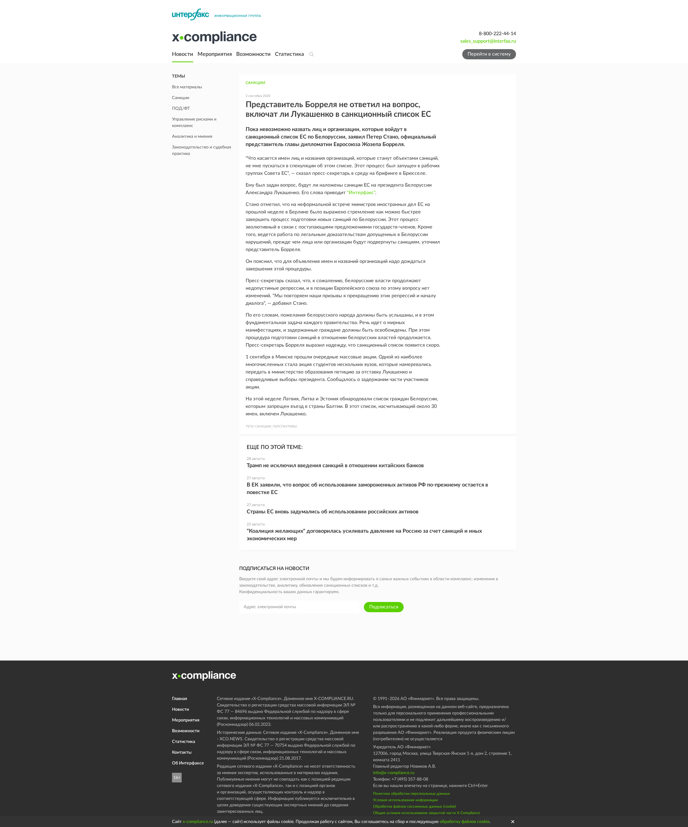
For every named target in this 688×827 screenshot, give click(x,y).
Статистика (289, 54)
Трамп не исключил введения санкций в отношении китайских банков (335, 465)
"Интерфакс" (361, 192)
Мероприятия (215, 54)
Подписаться (383, 607)
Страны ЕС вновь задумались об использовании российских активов (332, 511)
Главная (179, 699)
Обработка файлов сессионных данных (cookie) (414, 806)
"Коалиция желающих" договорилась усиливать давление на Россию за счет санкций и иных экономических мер (364, 534)
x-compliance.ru (198, 821)
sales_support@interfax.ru (488, 41)
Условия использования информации (405, 800)
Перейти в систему (489, 54)
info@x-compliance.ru (393, 773)
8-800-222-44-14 (497, 33)
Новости (182, 54)
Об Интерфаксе (188, 763)
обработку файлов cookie (464, 821)
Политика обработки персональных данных (411, 794)
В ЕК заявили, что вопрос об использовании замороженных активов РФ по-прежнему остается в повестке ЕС (367, 488)
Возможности (253, 54)
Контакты (182, 752)
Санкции (255, 83)
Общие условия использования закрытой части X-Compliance (426, 813)
